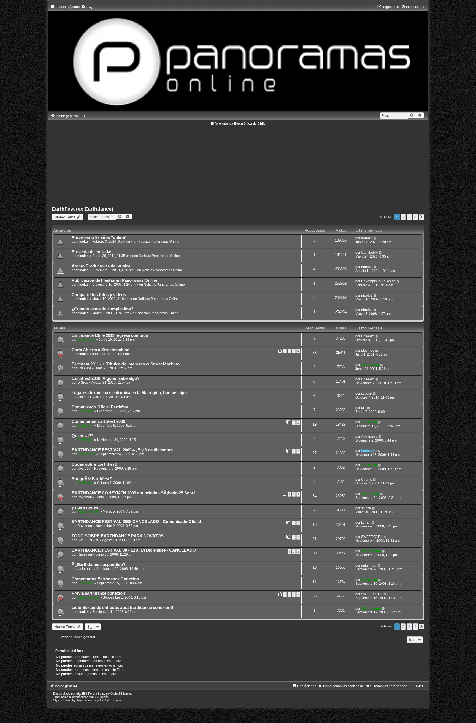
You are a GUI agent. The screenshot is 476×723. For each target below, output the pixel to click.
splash (366, 508)
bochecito (369, 451)
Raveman (84, 497)
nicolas (83, 241)
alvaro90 (84, 468)
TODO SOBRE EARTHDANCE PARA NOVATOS (118, 536)
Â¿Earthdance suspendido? (98, 564)
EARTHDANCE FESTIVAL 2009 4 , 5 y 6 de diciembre (122, 450)
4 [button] (415, 217)
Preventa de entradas (92, 252)
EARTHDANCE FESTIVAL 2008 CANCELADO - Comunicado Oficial (136, 521)
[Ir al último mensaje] (375, 238)
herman (367, 238)
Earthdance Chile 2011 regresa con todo (110, 335)
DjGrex (82, 382)
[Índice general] (238, 57)
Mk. (363, 408)
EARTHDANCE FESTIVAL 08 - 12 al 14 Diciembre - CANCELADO (134, 550)
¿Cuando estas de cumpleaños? (102, 309)
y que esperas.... (87, 507)
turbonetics (86, 340)
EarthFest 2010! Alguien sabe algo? (105, 378)
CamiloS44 (369, 252)
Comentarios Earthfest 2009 (98, 421)
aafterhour (85, 569)
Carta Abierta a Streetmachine (100, 350)
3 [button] (409, 217)
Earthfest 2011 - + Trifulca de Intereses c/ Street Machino (126, 364)
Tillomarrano (371, 551)
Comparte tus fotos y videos (99, 295)
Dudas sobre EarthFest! (94, 464)
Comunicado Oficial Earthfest (100, 407)
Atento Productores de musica (101, 266)
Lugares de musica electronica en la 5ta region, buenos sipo (129, 393)
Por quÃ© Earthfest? (92, 478)
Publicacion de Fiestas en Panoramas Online (114, 280)
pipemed (367, 351)
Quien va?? (83, 436)
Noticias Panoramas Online (158, 241)
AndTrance (369, 436)
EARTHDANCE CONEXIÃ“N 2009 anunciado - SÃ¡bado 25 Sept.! (134, 493)
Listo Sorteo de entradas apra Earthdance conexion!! (122, 607)
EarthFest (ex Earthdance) (82, 209)
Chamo (366, 479)
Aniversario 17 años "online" (99, 237)
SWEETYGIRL (88, 540)
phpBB (80, 693)
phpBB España (99, 696)
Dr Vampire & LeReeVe (378, 281)
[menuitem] (86, 7)
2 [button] (403, 217)
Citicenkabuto (88, 511)
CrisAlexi (368, 336)
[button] (421, 217)
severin (366, 394)
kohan (365, 522)
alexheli (83, 397)
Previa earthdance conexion (98, 593)
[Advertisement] (217, 163)
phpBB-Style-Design (107, 700)
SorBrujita (85, 411)
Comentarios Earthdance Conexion (105, 579)
